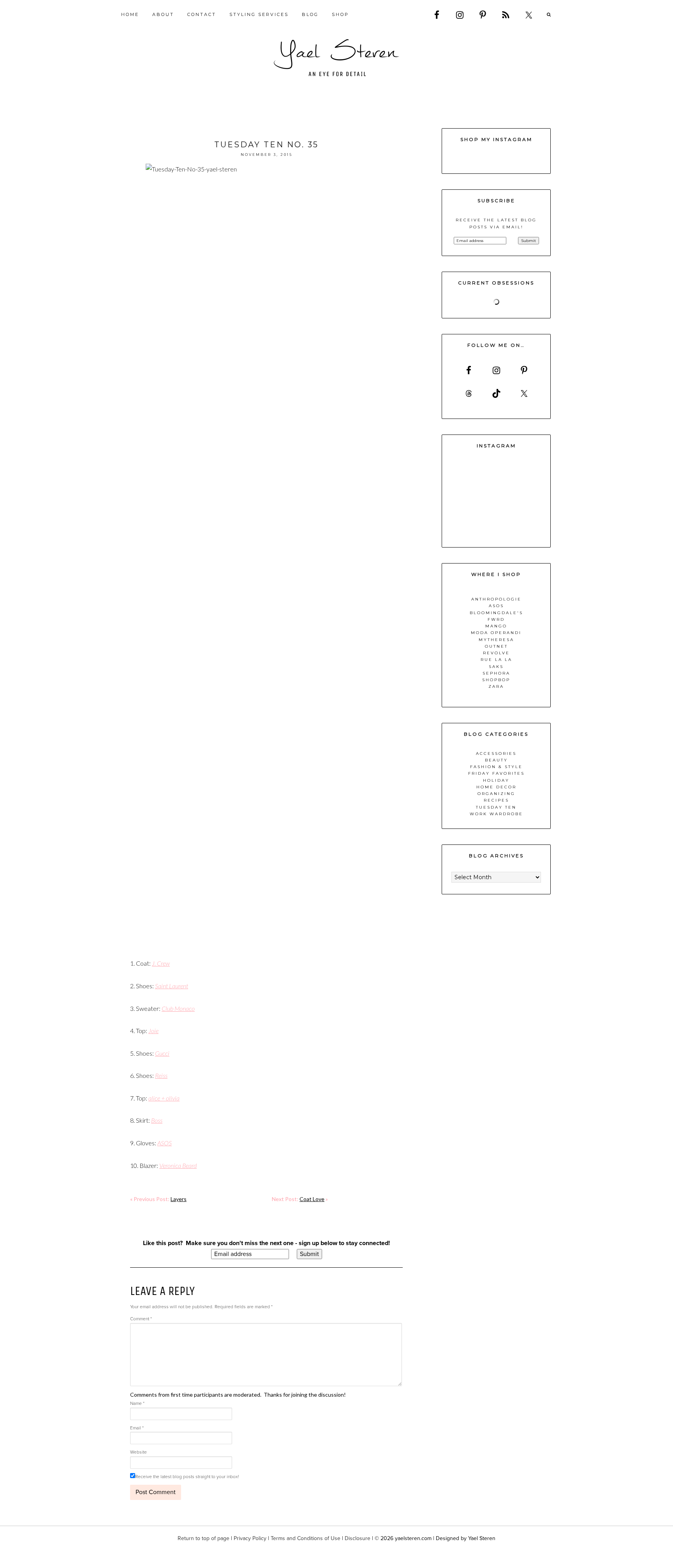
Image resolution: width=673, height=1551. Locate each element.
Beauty (496, 760)
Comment (141, 1318)
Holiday (496, 780)
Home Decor (496, 787)
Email (137, 1428)
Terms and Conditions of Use (305, 1538)
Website (138, 1452)
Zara (496, 686)
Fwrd (496, 619)
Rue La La (496, 659)
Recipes (496, 800)
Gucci (162, 1053)
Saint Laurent (171, 985)
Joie (153, 1030)
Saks (496, 666)
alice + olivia (164, 1098)
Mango (496, 626)
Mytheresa (496, 639)
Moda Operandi (496, 632)
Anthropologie (496, 599)
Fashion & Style (496, 766)
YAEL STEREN (336, 58)
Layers (179, 1199)
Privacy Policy (250, 1538)
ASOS (164, 1142)
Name (137, 1403)
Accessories (496, 753)
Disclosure (357, 1538)
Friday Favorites (496, 773)
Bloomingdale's (496, 612)
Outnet (496, 646)
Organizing (496, 793)
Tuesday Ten (496, 807)
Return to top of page (203, 1538)
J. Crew (161, 963)
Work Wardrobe (496, 813)
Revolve (496, 652)
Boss (156, 1120)
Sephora (496, 673)
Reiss (161, 1075)
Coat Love (312, 1199)
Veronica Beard (178, 1165)
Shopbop (496, 679)
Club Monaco (178, 1008)
